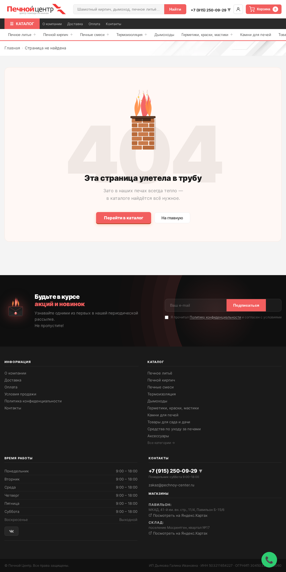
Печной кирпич (58, 34)
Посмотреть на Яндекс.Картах (180, 515)
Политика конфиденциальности (33, 401)
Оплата (94, 24)
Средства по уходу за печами (174, 429)
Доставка (75, 24)
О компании (52, 24)
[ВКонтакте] (11, 531)
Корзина (266, 9)
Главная (12, 47)
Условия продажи (20, 394)
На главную (172, 217)
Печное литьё (159, 373)
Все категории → (161, 443)
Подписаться (246, 305)
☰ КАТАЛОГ (22, 23)
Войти (238, 9)
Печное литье (22, 34)
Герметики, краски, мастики (207, 34)
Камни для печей (255, 34)
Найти (175, 9)
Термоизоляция (131, 34)
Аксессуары (158, 436)
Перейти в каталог (123, 217)
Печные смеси (94, 34)
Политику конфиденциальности (215, 317)
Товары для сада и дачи (168, 422)
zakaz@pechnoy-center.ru (171, 485)
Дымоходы (164, 34)
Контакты (113, 24)
